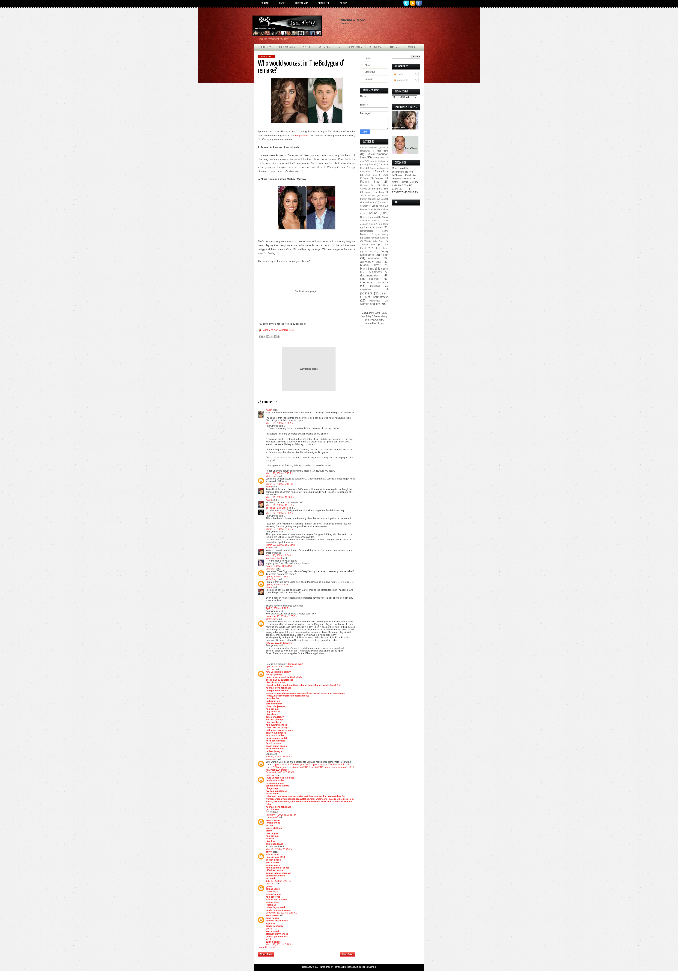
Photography (301, 3)
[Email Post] (260, 336)
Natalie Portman (368, 217)
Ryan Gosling (381, 234)
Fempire (379, 178)
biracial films (369, 265)
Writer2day (271, 476)
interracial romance (374, 282)
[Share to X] (271, 336)
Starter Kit (370, 72)
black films (367, 268)
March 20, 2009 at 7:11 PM (279, 484)
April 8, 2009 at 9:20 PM (278, 608)
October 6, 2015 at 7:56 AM (280, 772)
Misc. (270, 56)
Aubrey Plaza (378, 157)
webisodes (375, 300)
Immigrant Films (379, 188)
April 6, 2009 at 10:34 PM (279, 566)
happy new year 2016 (284, 764)
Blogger (380, 323)
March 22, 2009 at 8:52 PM (279, 529)
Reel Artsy (307, 967)
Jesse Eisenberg (374, 192)
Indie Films (266, 47)
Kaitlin (269, 410)
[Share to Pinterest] (278, 336)
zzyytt (269, 852)
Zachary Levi (367, 244)
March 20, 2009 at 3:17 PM (279, 473)
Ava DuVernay (367, 161)
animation (374, 258)
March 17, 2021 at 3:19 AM (279, 944)
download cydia (295, 664)
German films (367, 185)
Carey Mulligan (377, 168)
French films (369, 181)
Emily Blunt (365, 171)
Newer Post (266, 954)
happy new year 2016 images (326, 764)
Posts (399, 74)
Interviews (375, 47)
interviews (375, 286)
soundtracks (380, 296)
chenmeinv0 (272, 817)
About (282, 3)
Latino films (378, 205)
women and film (370, 303)
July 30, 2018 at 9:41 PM (278, 881)
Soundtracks (355, 47)
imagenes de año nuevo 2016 (293, 767)
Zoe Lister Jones (379, 248)
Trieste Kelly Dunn (374, 241)
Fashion (411, 47)
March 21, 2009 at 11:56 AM (280, 497)
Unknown (270, 568)
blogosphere (302, 135)
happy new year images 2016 (339, 767)
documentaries (369, 275)
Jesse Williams (368, 195)
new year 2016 (302, 764)
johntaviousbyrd (274, 558)
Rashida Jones (373, 227)
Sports (343, 3)
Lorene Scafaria (368, 209)
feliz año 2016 (316, 767)
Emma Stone (382, 171)
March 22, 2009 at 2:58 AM (279, 513)
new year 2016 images (277, 769)
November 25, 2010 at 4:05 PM (282, 616)
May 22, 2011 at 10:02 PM (279, 642)
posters (366, 293)
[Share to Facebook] (275, 336)
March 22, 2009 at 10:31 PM (280, 545)
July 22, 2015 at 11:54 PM (279, 756)
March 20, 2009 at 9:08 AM (279, 423)
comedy (377, 271)
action (384, 254)
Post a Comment (266, 947)
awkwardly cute (370, 261)
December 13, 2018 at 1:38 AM (282, 912)
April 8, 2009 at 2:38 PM (278, 576)
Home (307, 953)
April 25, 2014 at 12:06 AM (279, 666)
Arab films (382, 150)
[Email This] (265, 336)
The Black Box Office (277, 507)
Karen (269, 486)
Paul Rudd (383, 224)
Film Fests (394, 47)
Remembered (366, 231)
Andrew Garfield (368, 147)
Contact (265, 3)
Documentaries (287, 47)
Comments (402, 80)
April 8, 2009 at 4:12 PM (278, 584)
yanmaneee (272, 915)
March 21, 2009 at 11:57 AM (280, 505)
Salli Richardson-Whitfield (376, 238)
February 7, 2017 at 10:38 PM (281, 814)
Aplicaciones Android (365, 967)
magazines (365, 289)
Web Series (324, 47)
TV (339, 47)
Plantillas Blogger (342, 967)
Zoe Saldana (370, 252)
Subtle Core (324, 3)
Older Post (347, 954)
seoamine (271, 759)
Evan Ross (371, 175)
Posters (307, 47)
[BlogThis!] (268, 336)
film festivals (369, 278)
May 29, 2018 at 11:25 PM (279, 849)
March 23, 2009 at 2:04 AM (279, 555)
